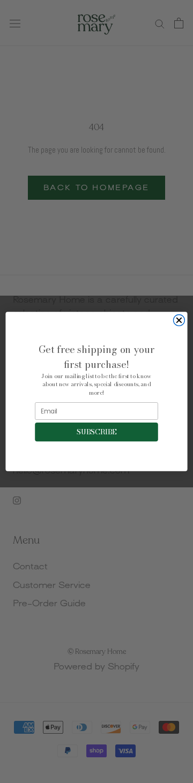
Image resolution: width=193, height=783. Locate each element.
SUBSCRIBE (96, 431)
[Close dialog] (178, 320)
